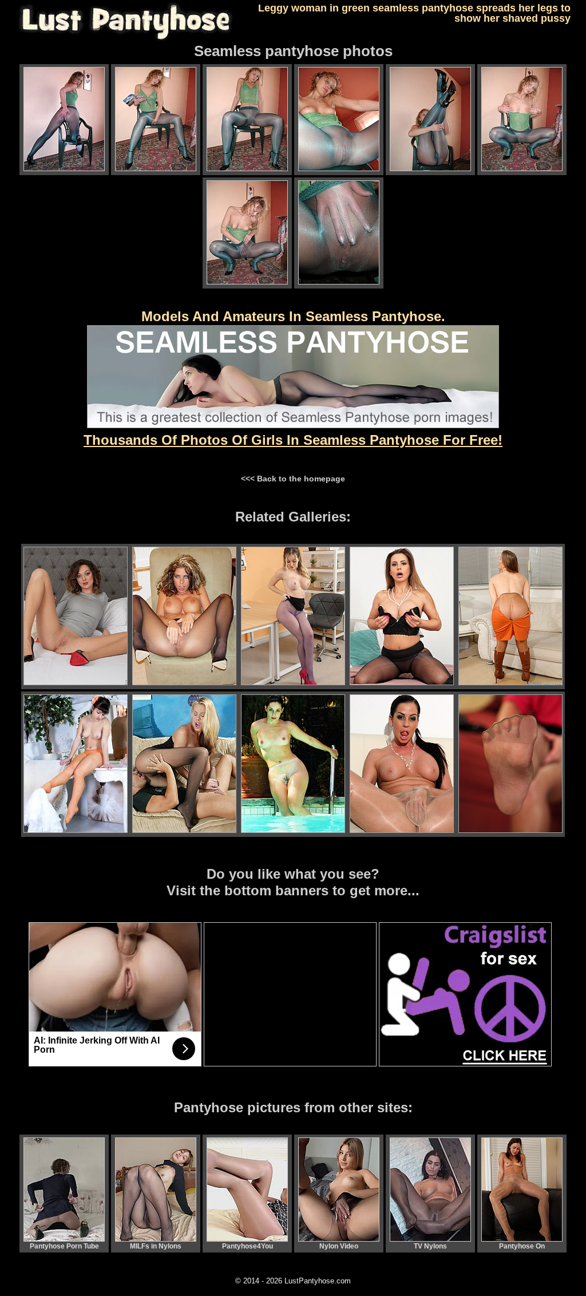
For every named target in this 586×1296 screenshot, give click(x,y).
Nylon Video (338, 1246)
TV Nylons (430, 1246)
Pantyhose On (522, 1246)
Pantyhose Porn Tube (64, 1246)
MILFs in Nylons (155, 1246)
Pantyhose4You (247, 1246)
